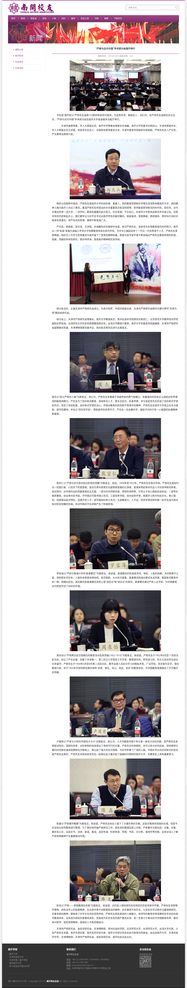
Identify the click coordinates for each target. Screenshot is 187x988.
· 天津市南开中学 (16, 956)
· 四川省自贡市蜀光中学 (19, 966)
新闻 (23, 18)
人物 (54, 18)
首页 (13, 18)
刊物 (97, 18)
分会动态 (19, 67)
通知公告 (19, 49)
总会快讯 (19, 61)
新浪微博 (144, 954)
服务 (73, 18)
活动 (44, 18)
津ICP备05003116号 (17, 981)
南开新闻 (19, 55)
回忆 (64, 18)
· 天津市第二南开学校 (18, 960)
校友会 (34, 18)
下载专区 (118, 18)
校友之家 (85, 18)
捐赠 (106, 18)
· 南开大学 (12, 953)
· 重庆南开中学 (14, 963)
